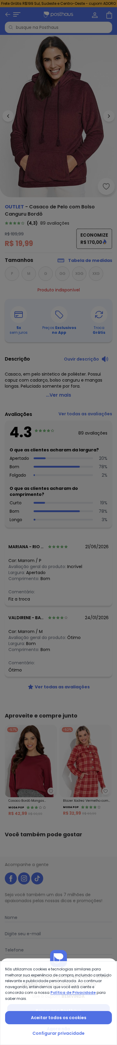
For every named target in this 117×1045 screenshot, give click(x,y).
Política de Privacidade (73, 992)
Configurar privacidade (58, 1033)
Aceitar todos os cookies (58, 1018)
